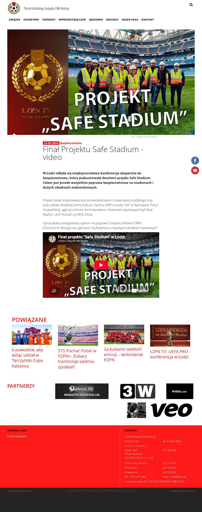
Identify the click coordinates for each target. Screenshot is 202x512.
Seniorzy (112, 19)
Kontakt (147, 19)
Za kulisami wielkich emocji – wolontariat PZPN (123, 354)
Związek (14, 19)
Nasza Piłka (130, 19)
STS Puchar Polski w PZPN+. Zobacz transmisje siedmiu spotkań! (77, 359)
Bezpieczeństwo (71, 143)
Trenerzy (48, 19)
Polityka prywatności (19, 491)
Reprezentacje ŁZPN (72, 19)
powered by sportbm (182, 491)
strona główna (17, 436)
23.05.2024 (51, 143)
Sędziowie (96, 19)
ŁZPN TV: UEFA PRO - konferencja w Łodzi (170, 354)
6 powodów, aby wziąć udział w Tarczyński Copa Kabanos (27, 358)
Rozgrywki (31, 19)
